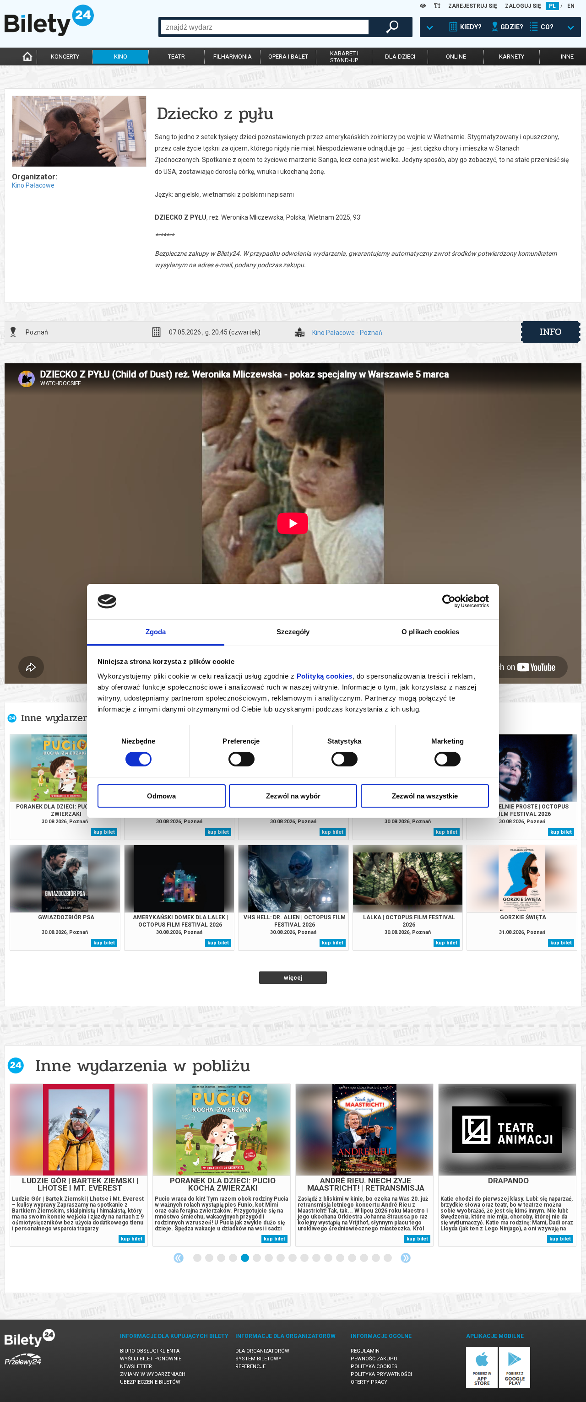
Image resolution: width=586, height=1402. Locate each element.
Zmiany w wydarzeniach (152, 1374)
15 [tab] (364, 1258)
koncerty (65, 56)
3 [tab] (221, 1258)
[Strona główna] (49, 34)
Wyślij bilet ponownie (150, 1359)
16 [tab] (376, 1258)
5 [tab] (245, 1258)
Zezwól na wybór (293, 796)
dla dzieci (400, 56)
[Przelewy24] (23, 1367)
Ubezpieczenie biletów (150, 1382)
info (551, 332)
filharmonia (232, 56)
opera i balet (288, 56)
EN (571, 6)
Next (406, 1258)
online (456, 56)
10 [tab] (304, 1258)
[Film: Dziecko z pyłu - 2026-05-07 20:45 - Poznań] (79, 132)
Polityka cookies (374, 1367)
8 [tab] (281, 1258)
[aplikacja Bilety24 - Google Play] (515, 1387)
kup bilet (104, 832)
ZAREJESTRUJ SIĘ (472, 6)
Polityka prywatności (381, 1374)
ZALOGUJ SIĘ (523, 6)
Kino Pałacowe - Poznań (347, 332)
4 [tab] (233, 1258)
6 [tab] (257, 1258)
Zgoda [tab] (156, 632)
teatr (176, 56)
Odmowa (161, 796)
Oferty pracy (369, 1382)
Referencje (250, 1367)
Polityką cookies (325, 676)
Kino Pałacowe (33, 185)
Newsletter (136, 1367)
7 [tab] (269, 1258)
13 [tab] (340, 1258)
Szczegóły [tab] (293, 632)
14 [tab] (352, 1258)
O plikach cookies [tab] (430, 632)
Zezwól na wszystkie (425, 796)
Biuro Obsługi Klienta (149, 1351)
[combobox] (264, 27)
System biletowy (258, 1359)
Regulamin (365, 1351)
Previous (179, 1258)
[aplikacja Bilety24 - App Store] (482, 1387)
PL (552, 6)
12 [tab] (328, 1258)
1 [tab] (197, 1258)
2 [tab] (209, 1258)
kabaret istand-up (344, 57)
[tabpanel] (79, 1165)
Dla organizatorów (262, 1351)
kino (120, 56)
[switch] (241, 759)
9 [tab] (293, 1258)
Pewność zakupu (374, 1359)
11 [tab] (316, 1258)
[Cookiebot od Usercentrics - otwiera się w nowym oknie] (449, 601)
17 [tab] (388, 1258)
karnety (511, 56)
